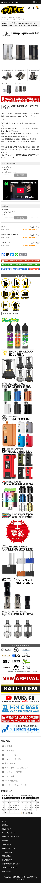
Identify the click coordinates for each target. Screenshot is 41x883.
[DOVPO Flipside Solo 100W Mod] (17, 478)
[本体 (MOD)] (5, 298)
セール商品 (9, 750)
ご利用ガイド (6, 844)
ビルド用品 (9, 776)
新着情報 (5, 840)
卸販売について (7, 860)
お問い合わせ (6, 871)
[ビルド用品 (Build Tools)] (5, 309)
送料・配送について (8, 848)
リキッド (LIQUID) (12, 759)
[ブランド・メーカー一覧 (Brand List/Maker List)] (15, 309)
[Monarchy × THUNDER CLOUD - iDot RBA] (17, 381)
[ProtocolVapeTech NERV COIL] (17, 608)
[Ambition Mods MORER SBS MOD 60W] (17, 413)
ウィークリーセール (8, 833)
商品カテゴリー (7, 829)
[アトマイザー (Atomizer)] (14, 298)
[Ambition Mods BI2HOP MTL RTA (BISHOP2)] (17, 641)
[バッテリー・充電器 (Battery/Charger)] (25, 298)
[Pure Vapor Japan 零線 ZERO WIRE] (17, 543)
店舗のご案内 (6, 856)
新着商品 (8, 746)
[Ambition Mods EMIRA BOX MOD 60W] (17, 576)
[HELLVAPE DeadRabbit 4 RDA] (17, 511)
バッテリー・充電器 (13, 772)
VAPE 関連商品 (11, 780)
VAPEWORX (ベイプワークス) (13, 10)
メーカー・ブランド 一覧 (15, 784)
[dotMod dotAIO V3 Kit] (17, 446)
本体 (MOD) (9, 763)
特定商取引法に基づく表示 (11, 864)
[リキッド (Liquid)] (26, 287)
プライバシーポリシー (9, 868)
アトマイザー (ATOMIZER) (16, 767)
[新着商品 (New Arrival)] (5, 287)
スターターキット (12, 754)
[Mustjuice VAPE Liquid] (17, 348)
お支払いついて (7, 852)
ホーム (4, 821)
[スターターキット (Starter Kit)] (15, 287)
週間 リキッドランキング (10, 837)
